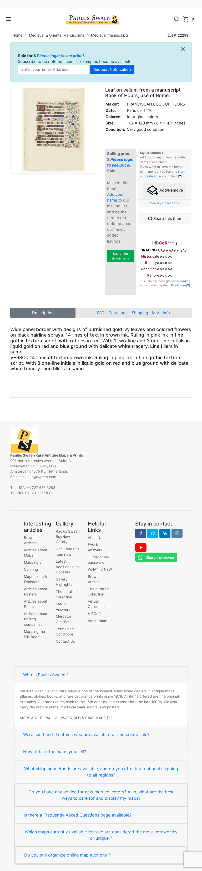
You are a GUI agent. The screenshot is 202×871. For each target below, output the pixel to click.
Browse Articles (30, 540)
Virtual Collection (96, 604)
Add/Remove (170, 190)
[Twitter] (152, 533)
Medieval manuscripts (110, 35)
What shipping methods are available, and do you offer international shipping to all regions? (101, 772)
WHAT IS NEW (100, 569)
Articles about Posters (35, 591)
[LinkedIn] (164, 533)
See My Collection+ (164, 203)
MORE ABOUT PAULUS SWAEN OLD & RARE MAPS (63, 718)
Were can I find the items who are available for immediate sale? (86, 734)
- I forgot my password (98, 559)
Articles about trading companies (35, 619)
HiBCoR (94, 614)
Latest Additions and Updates (67, 566)
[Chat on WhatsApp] (156, 557)
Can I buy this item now (67, 551)
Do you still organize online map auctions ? (67, 855)
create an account (157, 176)
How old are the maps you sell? (54, 751)
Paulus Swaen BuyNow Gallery (68, 536)
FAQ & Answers (63, 606)
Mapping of (33, 562)
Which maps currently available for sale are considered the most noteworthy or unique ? (101, 835)
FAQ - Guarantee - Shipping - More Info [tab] (133, 313)
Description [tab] (43, 313)
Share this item (166, 218)
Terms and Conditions (65, 631)
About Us (95, 537)
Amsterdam (97, 621)
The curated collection (66, 594)
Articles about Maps (35, 552)
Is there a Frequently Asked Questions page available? (78, 815)
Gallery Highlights (64, 582)
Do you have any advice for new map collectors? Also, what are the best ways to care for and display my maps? (101, 795)
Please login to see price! (60, 55)
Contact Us (65, 641)
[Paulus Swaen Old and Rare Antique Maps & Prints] (92, 19)
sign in (183, 171)
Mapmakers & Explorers (35, 579)
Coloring (31, 569)
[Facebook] (140, 533)
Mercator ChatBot (63, 619)
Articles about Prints (35, 604)
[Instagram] (177, 533)
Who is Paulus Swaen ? (46, 674)
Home (17, 35)
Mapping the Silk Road (34, 634)
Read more (178, 285)
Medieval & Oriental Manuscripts (56, 35)
